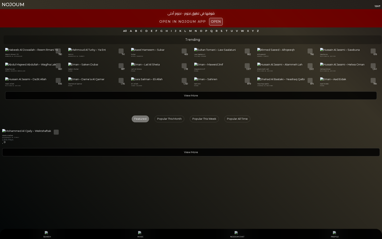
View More (191, 95)
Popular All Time (237, 118)
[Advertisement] (191, 198)
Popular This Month (169, 118)
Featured (140, 118)
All (125, 30)
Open (216, 21)
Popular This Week (204, 118)
